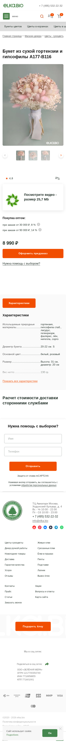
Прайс (8, 591)
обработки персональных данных (38, 485)
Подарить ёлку (33, 626)
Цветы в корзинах (37, 26)
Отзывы (9, 576)
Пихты (41, 559)
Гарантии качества (14, 565)
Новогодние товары (15, 554)
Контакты (10, 586)
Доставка (9, 559)
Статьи (8, 597)
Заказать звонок (13, 602)
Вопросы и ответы (44, 591)
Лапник (41, 570)
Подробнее (12, 735)
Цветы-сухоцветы (14, 542)
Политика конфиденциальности (19, 722)
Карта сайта (41, 597)
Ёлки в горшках (45, 554)
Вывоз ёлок (44, 576)
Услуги (8, 570)
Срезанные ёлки (46, 548)
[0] (59, 16)
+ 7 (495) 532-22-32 (51, 5)
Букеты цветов (13, 26)
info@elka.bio (40, 520)
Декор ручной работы (16, 548)
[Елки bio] (12, 511)
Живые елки (44, 542)
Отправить (33, 466)
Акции (38, 586)
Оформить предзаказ (33, 253)
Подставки (43, 565)
